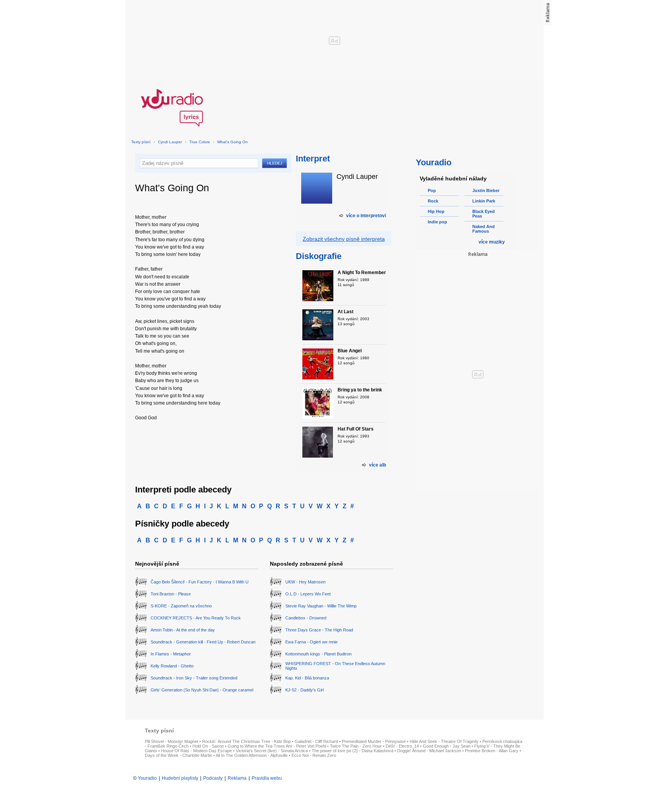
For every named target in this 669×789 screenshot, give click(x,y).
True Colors (199, 142)
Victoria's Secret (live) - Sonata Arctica (272, 750)
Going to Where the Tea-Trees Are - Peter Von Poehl (277, 746)
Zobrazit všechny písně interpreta (344, 239)
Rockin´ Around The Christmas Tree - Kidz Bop (246, 741)
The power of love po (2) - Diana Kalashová (352, 750)
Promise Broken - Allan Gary (491, 750)
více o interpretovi (366, 215)
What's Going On (232, 142)
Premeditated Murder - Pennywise (374, 741)
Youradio (147, 778)
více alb (377, 465)
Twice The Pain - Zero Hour (356, 746)
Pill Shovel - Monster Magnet (171, 741)
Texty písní (141, 142)
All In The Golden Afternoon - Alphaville (252, 755)
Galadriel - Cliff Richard (316, 741)
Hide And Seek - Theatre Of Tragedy (444, 741)
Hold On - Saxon (208, 746)
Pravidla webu (267, 778)
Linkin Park (483, 201)
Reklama (237, 778)
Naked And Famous (483, 228)
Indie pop (437, 222)
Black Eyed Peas (483, 213)
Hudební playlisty (180, 778)
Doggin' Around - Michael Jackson (429, 750)
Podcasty (213, 778)
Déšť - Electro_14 (402, 746)
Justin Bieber (485, 190)
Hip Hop (436, 211)
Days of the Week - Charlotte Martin (178, 755)
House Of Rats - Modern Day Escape (196, 750)
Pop (432, 190)
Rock (433, 201)
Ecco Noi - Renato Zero (314, 755)
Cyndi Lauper (170, 142)
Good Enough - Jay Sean (446, 746)
